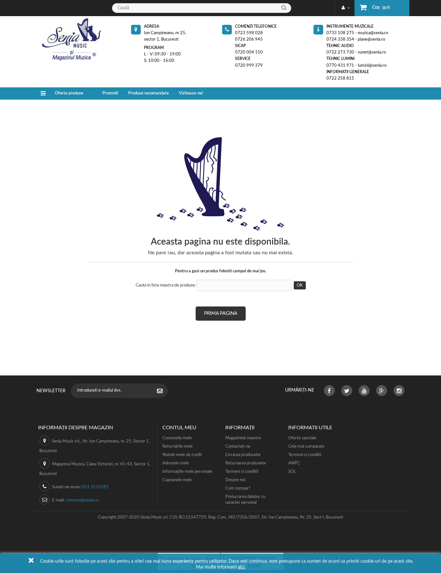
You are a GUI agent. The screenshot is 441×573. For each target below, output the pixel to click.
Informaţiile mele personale (187, 472)
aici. (241, 567)
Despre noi (235, 480)
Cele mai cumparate (306, 446)
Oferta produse (69, 93)
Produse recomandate (148, 93)
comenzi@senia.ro (82, 500)
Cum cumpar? (238, 488)
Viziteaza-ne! (191, 93)
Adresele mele (175, 463)
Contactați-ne (238, 446)
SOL (292, 472)
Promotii (110, 93)
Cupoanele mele (177, 480)
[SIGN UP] (163, 392)
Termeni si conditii (241, 472)
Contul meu (179, 427)
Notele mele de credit (182, 455)
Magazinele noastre (243, 438)
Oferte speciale (302, 438)
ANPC (294, 463)
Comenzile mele (177, 438)
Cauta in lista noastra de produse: (166, 285)
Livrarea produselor (243, 455)
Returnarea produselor (245, 463)
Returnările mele (177, 446)
